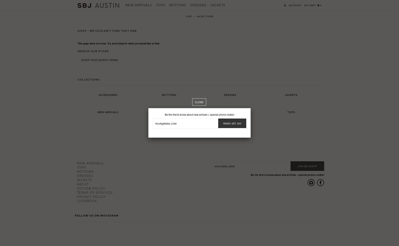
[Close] (199, 102)
